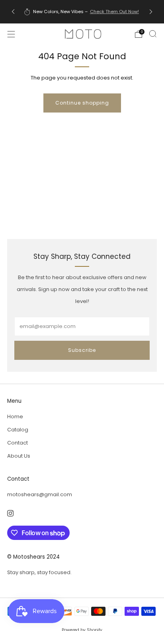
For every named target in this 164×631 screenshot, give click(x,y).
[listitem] (82, 11)
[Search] (153, 34)
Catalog (17, 429)
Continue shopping (82, 102)
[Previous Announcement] (13, 12)
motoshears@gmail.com (39, 494)
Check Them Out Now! (114, 11)
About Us (18, 456)
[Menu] (11, 34)
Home (15, 416)
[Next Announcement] (151, 12)
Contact (17, 443)
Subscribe (82, 350)
